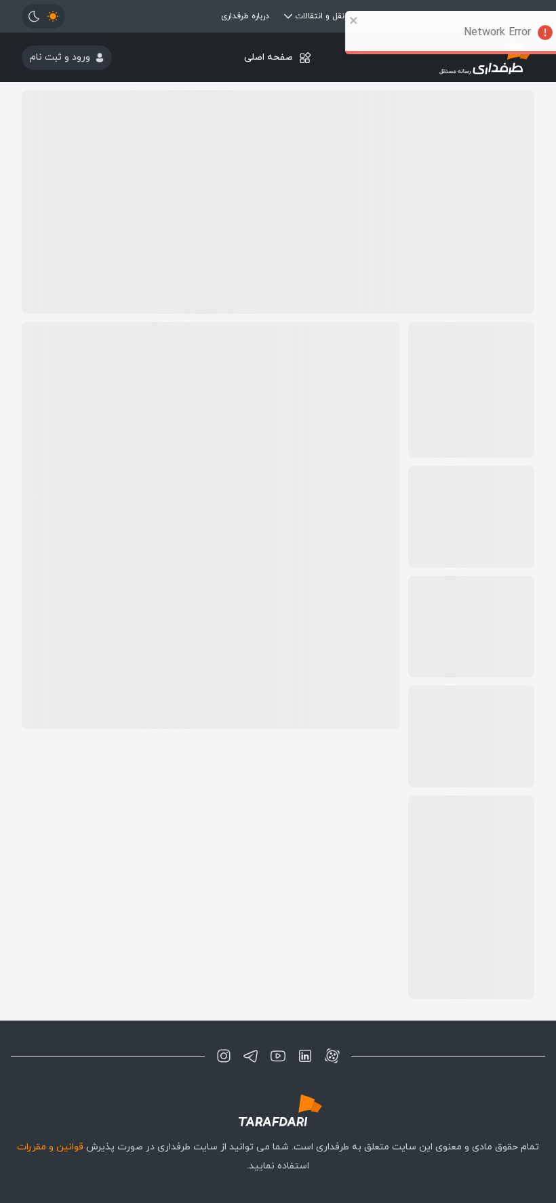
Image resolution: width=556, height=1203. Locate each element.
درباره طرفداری (245, 16)
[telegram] (251, 1056)
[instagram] (224, 1056)
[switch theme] (43, 16)
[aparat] (332, 1056)
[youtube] (278, 1056)
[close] (337, 20)
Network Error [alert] (480, 32)
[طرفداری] (278, 1110)
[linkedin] (305, 1056)
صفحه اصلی (268, 57)
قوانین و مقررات (50, 1147)
